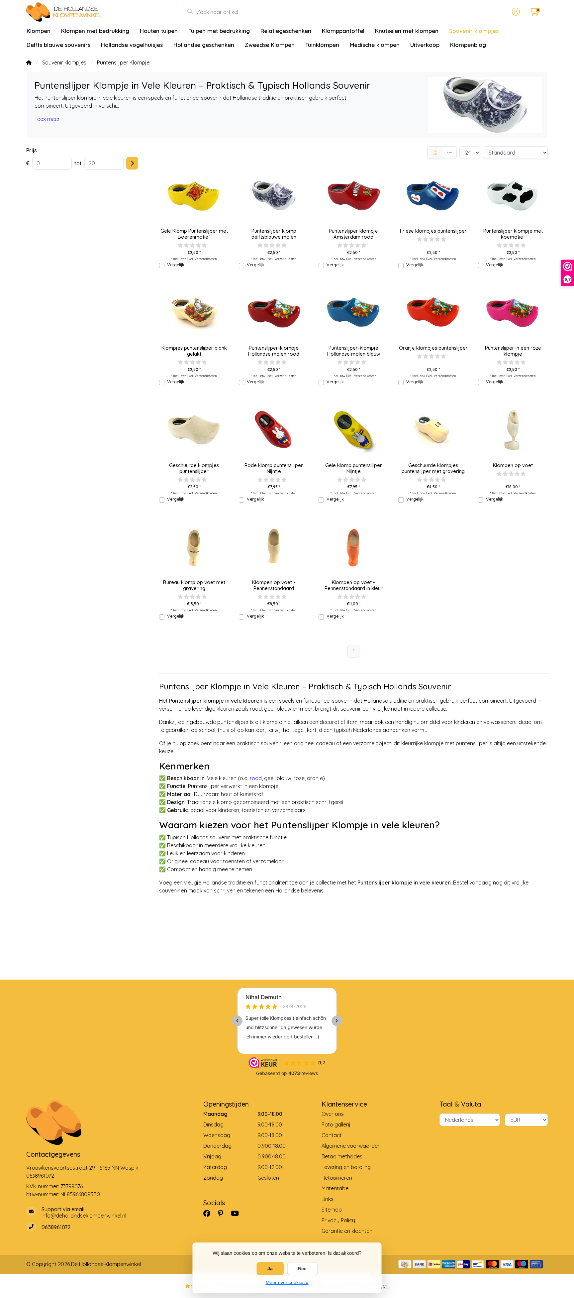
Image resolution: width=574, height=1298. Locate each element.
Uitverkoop (424, 44)
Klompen (38, 30)
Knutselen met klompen (406, 30)
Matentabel (335, 1188)
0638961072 (40, 1175)
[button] (515, 12)
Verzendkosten (206, 259)
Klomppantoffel (343, 30)
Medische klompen (375, 44)
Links (328, 1199)
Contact (332, 1135)
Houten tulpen (159, 30)
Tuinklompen (322, 44)
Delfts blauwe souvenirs (58, 44)
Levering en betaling (346, 1167)
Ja (270, 1268)
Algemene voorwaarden (351, 1145)
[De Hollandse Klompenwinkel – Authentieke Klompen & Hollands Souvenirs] (104, 12)
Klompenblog (468, 44)
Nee (302, 1268)
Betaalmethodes (342, 1156)
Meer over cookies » (287, 1282)
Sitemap (332, 1209)
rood (256, 778)
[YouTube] (237, 1213)
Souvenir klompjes (474, 30)
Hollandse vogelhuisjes (132, 44)
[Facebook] (209, 1213)
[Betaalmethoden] (404, 1264)
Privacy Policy (338, 1220)
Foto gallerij (336, 1124)
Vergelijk (175, 264)
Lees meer (47, 119)
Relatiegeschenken (285, 30)
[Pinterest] (223, 1213)
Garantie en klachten (347, 1231)
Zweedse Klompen (270, 44)
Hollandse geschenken (203, 44)
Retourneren (337, 1177)
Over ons (333, 1114)
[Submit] (132, 163)
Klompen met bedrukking (95, 30)
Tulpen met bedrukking (219, 30)
